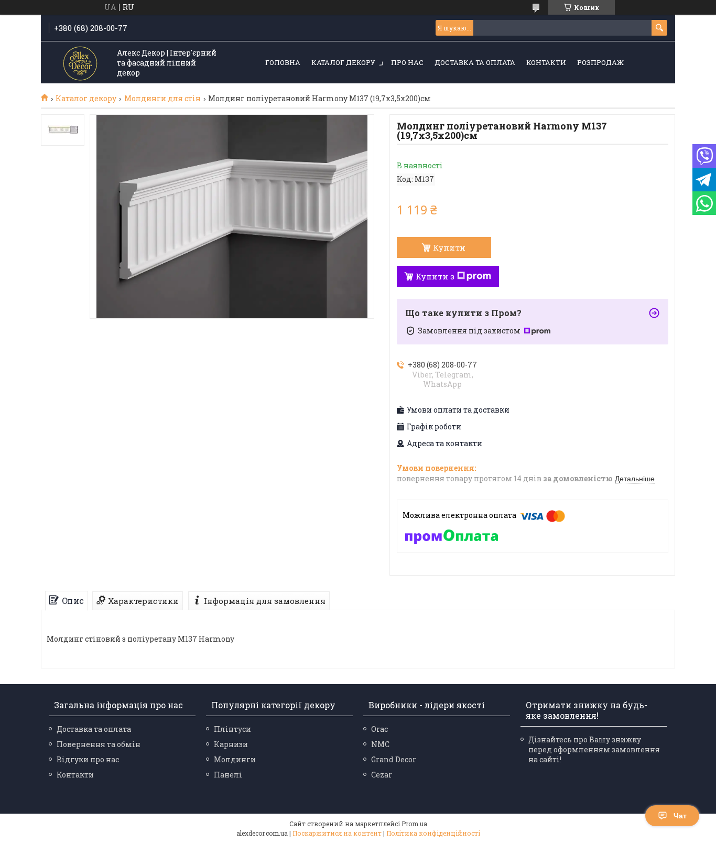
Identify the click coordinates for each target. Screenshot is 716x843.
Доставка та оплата (475, 62)
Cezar (381, 775)
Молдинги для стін (162, 98)
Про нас (407, 62)
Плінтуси (232, 729)
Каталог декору (343, 62)
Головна (282, 62)
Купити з (435, 276)
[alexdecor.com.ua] (80, 63)
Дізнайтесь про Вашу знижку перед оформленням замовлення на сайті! (594, 749)
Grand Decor (393, 759)
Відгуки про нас (88, 759)
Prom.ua (414, 823)
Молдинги (235, 759)
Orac (379, 729)
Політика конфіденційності (433, 833)
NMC (380, 744)
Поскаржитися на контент (337, 833)
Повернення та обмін (98, 744)
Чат (680, 816)
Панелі (228, 775)
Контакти (546, 62)
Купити (449, 247)
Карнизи (231, 744)
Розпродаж (600, 62)
